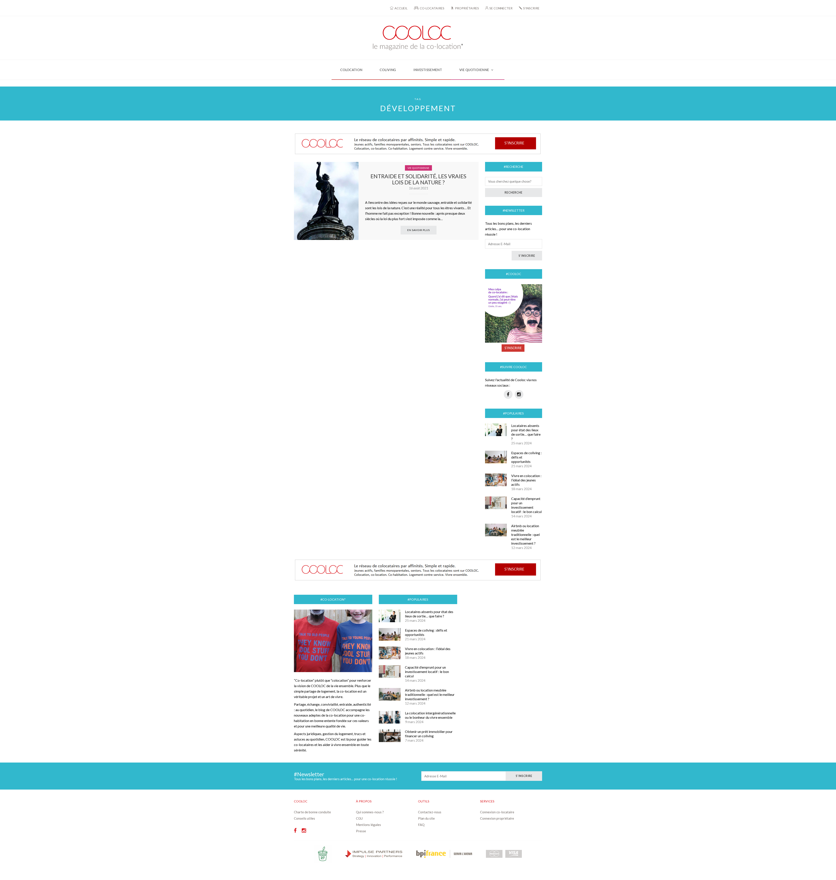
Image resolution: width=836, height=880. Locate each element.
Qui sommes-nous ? (370, 812)
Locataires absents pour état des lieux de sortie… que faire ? (526, 432)
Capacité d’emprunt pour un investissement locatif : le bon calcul (526, 505)
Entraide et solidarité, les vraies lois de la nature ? (418, 179)
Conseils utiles (304, 818)
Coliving (388, 70)
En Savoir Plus (418, 230)
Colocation (351, 70)
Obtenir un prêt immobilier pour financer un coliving (429, 733)
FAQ (421, 825)
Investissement (427, 70)
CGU (359, 818)
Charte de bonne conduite (312, 812)
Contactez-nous (429, 812)
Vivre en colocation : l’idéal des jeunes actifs (526, 480)
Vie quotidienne (474, 70)
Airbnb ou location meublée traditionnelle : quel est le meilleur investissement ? (525, 534)
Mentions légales (368, 825)
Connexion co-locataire (497, 812)
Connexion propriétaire (497, 818)
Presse (361, 831)
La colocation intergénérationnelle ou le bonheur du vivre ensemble (430, 715)
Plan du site (426, 818)
